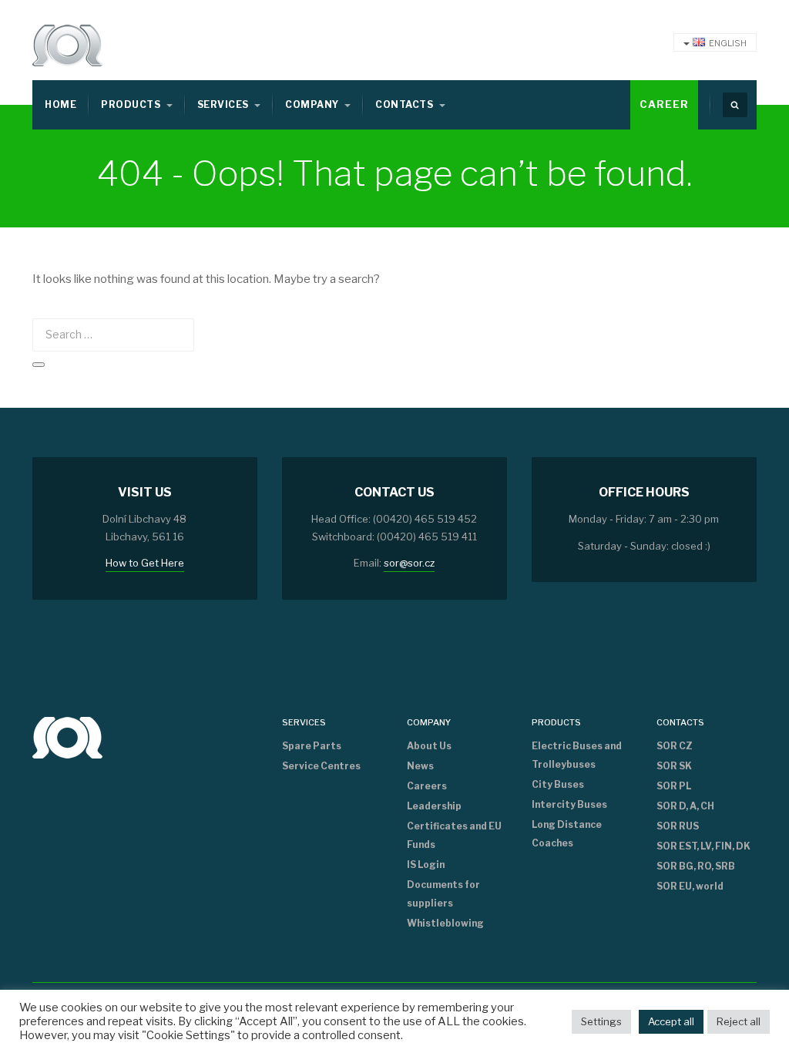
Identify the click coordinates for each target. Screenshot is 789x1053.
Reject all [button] (738, 1021)
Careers (427, 786)
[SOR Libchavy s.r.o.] (67, 736)
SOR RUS (677, 826)
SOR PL (673, 786)
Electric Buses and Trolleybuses (577, 755)
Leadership (434, 806)
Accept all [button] (671, 1021)
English (728, 43)
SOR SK (674, 766)
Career (664, 104)
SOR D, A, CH (685, 806)
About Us (429, 746)
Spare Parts (311, 746)
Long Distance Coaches (567, 834)
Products (132, 104)
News (420, 766)
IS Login (426, 864)
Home (60, 104)
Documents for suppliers (443, 894)
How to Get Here (145, 563)
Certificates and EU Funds (454, 835)
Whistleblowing (445, 923)
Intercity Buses (569, 804)
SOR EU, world (690, 886)
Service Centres (321, 766)
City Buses (558, 784)
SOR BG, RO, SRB (695, 866)
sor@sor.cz (409, 563)
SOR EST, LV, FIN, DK (703, 846)
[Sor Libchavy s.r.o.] (67, 45)
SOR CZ (674, 746)
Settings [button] (601, 1021)
